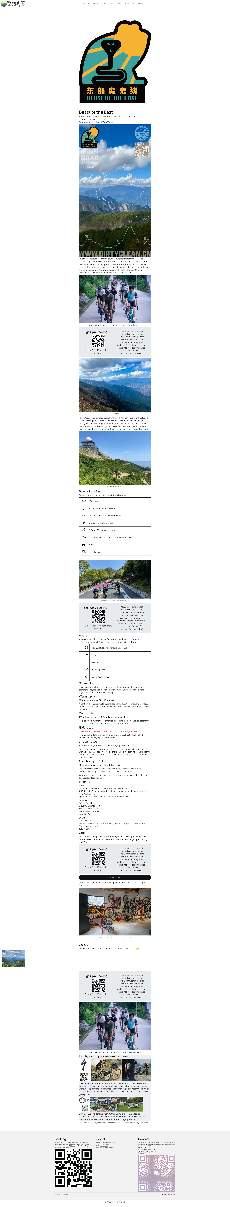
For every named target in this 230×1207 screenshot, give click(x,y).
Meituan (67, 1147)
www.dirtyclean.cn (96, 1123)
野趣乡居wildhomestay (109, 1142)
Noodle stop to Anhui (92, 761)
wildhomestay (104, 1146)
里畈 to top (86, 727)
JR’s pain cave (88, 742)
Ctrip (60, 1147)
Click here (83, 885)
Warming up (87, 696)
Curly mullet (87, 713)
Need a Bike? (115, 878)
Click (87, 350)
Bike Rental (128, 937)
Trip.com (72, 1146)
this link (67, 1144)
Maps (142, 1153)
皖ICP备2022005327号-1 (168, 1194)
